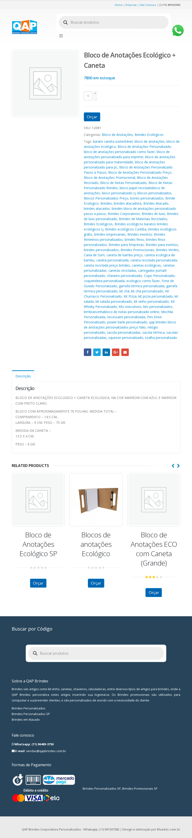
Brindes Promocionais (137, 250)
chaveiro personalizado (124, 275)
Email (125, 352)
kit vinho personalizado (151, 301)
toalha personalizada (161, 337)
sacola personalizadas (123, 332)
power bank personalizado (127, 322)
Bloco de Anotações (117, 134)
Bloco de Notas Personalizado (123, 182)
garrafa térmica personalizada (141, 286)
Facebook (87, 352)
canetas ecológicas (146, 265)
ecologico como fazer (143, 281)
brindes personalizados (101, 250)
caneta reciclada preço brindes (107, 265)
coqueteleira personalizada (104, 281)
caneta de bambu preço (125, 255)
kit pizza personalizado (155, 296)
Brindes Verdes (167, 250)
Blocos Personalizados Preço (106, 198)
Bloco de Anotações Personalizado (144, 146)
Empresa (131, 5)
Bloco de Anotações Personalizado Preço (139, 172)
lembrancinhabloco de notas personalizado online (121, 312)
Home (118, 5)
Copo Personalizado (159, 275)
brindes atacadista (127, 203)
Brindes (106, 203)
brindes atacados (97, 208)
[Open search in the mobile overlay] (113, 22)
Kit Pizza (130, 296)
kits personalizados (157, 306)
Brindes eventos (139, 234)
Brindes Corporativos (124, 213)
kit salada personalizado (114, 301)
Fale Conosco (148, 5)
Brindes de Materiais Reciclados (143, 219)
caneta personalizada (112, 260)
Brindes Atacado (155, 203)
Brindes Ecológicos (149, 134)
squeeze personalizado (125, 337)
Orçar (92, 116)
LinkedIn (106, 352)
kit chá (124, 291)
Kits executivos (130, 306)
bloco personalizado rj (119, 193)
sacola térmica (153, 332)
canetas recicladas (122, 270)
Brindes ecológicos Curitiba (125, 229)
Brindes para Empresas (126, 244)
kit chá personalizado (147, 291)
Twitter (97, 352)
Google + (115, 352)
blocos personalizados (154, 193)
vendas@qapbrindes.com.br (46, 751)
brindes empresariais (110, 234)
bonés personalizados (146, 198)
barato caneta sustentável (113, 141)
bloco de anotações (149, 141)
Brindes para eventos (162, 244)
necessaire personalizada (126, 317)
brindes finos (134, 239)
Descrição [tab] (23, 376)
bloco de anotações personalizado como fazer (119, 151)
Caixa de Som (94, 255)
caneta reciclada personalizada (153, 260)
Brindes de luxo (153, 213)
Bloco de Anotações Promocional (109, 177)
